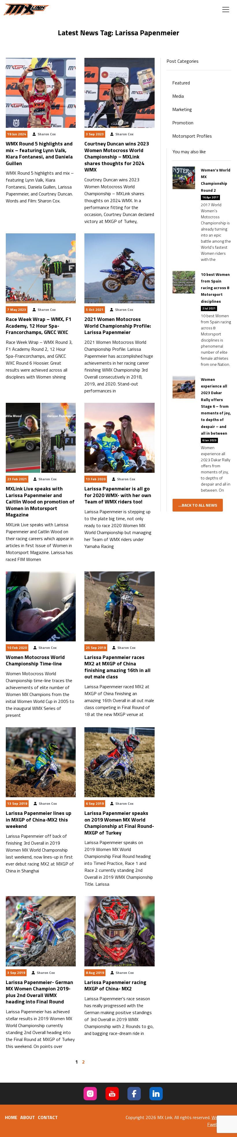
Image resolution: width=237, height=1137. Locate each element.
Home (11, 1117)
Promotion (182, 122)
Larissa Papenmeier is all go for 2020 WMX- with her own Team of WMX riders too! (117, 495)
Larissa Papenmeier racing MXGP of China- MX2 (115, 985)
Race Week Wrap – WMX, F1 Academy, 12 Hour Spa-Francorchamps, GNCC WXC (38, 325)
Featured (181, 82)
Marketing (182, 109)
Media (178, 96)
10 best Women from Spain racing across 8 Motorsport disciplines (215, 287)
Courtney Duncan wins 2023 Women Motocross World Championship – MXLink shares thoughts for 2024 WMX (116, 156)
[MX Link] (26, 9)
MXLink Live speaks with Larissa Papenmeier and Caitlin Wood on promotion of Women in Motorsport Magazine (40, 501)
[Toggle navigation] (226, 9)
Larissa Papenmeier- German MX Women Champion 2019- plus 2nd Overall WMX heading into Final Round (39, 992)
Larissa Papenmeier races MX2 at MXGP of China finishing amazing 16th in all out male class (117, 667)
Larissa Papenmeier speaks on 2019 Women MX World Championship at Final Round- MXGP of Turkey (119, 823)
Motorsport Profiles (192, 135)
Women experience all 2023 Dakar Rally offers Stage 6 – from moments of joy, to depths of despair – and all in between (216, 406)
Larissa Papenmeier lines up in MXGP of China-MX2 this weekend (38, 819)
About (27, 1117)
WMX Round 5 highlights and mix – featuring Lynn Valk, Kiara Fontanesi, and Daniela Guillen (39, 153)
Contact (48, 1117)
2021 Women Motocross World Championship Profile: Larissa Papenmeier (117, 325)
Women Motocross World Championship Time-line (35, 660)
